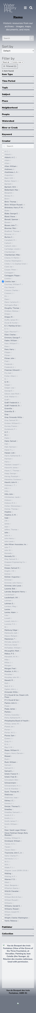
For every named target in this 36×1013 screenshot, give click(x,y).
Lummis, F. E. (10, 624)
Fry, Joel (8, 373)
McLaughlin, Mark (12, 651)
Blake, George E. (11, 213)
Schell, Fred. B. (11, 777)
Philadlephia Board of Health (16, 721)
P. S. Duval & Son (12, 700)
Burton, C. (9, 237)
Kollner (8, 574)
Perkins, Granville (12, 715)
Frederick (8, 364)
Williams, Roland (11, 909)
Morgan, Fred (10, 668)
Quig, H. (8, 741)
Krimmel (8, 580)
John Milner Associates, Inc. (15, 544)
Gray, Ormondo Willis (13, 417)
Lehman (8, 600)
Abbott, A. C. (10, 157)
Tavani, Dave (10, 850)
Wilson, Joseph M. (12, 912)
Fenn (7, 346)
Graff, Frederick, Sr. (12, 405)
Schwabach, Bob (11, 780)
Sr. (6, 827)
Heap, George (10, 473)
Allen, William (10, 166)
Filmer (7, 355)
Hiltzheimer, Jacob (12, 497)
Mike (6, 659)
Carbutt (8, 243)
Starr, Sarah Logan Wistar (15, 830)
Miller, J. (8, 662)
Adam (7, 160)
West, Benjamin (11, 885)
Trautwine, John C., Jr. (13, 853)
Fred (6, 361)
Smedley (8, 809)
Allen (7, 163)
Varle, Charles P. (11, 856)
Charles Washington (13, 261)
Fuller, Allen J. (10, 376)
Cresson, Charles (11, 290)
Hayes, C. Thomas (12, 470)
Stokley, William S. (12, 838)
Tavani (7, 847)
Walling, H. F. (10, 876)
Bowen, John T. (11, 225)
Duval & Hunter (11, 323)
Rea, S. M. (8, 747)
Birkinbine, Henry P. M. (14, 207)
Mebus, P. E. (9, 653)
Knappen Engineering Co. (15, 562)
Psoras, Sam (9, 735)
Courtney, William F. (13, 284)
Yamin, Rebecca (11, 921)
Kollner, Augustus (12, 577)
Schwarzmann (10, 783)
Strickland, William (12, 841)
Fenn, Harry (9, 349)
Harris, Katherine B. (12, 456)
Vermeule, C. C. (11, 858)
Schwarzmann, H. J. (12, 786)
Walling (8, 873)
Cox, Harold (9, 287)
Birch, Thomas (10, 202)
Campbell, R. (10, 240)
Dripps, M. (9, 317)
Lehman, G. (9, 603)
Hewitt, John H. (11, 482)
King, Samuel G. (11, 559)
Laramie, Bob (10, 589)
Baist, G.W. (9, 178)
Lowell (7, 618)
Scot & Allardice (11, 789)
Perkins (8, 712)
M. (5, 627)
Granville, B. (9, 411)
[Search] (31, 38)
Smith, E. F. (9, 815)
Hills (6, 491)
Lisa (6, 615)
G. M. (7, 382)
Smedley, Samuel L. (13, 812)
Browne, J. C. (10, 234)
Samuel (8, 765)
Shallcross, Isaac (11, 797)
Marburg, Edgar (11, 630)
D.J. (6, 296)
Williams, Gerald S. (12, 906)
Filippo (7, 352)
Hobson (8, 500)
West (7, 882)
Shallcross (9, 794)
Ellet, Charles (10, 334)
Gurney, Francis (11, 426)
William (8, 894)
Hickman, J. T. (10, 485)
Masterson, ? (10, 639)
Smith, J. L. (9, 818)
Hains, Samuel (10, 441)
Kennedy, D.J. (10, 556)
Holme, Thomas (11, 509)
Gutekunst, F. (10, 429)
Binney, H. (8, 196)
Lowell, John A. (11, 621)
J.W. (6, 521)
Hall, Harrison (10, 447)
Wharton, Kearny (11, 888)
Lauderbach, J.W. (11, 597)
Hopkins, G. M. (10, 515)
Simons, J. (8, 803)
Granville (8, 408)
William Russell (11, 900)
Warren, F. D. (10, 879)
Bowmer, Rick (10, 228)
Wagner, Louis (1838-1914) (16, 870)
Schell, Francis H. (11, 774)
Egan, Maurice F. (11, 331)
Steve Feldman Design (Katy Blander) (16, 834)
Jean (6, 527)
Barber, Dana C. (11, 181)
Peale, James (10, 709)
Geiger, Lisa (9, 388)
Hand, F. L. (9, 450)
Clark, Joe (8, 266)
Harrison (8, 459)
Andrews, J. (9, 169)
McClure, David (11, 645)
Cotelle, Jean (10, 281)
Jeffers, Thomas (11, 529)
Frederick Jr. (9, 367)
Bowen (7, 222)
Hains (7, 438)
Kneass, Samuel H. (12, 568)
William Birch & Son (13, 897)
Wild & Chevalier (12, 891)
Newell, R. (9, 680)
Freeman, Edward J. (12, 370)
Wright (7, 915)
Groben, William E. (12, 423)
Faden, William (11, 340)
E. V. (6, 329)
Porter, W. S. (10, 732)
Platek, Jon (9, 726)
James (7, 524)
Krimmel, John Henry (13, 583)
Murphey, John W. (12, 677)
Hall (6, 444)
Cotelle (8, 278)
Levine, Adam (10, 612)
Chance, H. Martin (12, 258)
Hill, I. (7, 488)
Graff (7, 399)
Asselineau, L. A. (11, 172)
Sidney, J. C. (9, 800)
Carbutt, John (10, 246)
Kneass (7, 565)
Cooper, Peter (10, 269)
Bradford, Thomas (12, 231)
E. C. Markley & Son (12, 326)
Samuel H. (9, 768)
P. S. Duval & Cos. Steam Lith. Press (17, 696)
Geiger (7, 385)
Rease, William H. (12, 750)
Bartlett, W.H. (10, 187)
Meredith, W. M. (11, 656)
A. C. (6, 151)
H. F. (6, 432)
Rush (7, 759)
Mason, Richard (11, 636)
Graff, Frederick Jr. (12, 402)
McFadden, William (12, 648)
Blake (7, 210)
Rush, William (10, 762)
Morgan (8, 665)
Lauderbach (9, 594)
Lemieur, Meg (10, 606)
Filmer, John (9, 358)
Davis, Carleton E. (12, 302)
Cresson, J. (9, 293)
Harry (7, 462)
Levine (7, 609)
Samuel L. (9, 771)
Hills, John (9, 494)
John (6, 532)
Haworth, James (11, 467)
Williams (8, 903)
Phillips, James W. (12, 724)
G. (5, 379)
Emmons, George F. (12, 337)
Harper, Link (9, 453)
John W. (8, 550)
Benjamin (8, 193)
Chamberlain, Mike (12, 255)
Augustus (9, 175)
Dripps (7, 314)
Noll (6, 683)
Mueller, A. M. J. (11, 671)
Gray (6, 414)
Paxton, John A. (11, 703)
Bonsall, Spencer (11, 219)
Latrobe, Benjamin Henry (15, 591)
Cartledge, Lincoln (12, 249)
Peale (7, 706)
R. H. (6, 744)
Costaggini (9, 272)
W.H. (6, 864)
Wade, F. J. (9, 867)
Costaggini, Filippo (12, 275)
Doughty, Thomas (12, 308)
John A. (7, 535)
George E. (9, 391)
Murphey (8, 674)
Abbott (8, 154)
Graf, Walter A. (11, 396)
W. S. (7, 861)
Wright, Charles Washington (16, 918)
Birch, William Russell (14, 204)
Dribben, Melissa (11, 311)
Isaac (6, 518)
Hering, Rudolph (11, 476)
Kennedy (8, 553)
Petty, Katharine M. (12, 718)
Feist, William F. (11, 343)
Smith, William (11, 824)
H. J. (6, 435)
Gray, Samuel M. (11, 420)
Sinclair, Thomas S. (12, 806)
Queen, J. (8, 738)
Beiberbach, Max (11, 190)
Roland (7, 756)
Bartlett (8, 184)
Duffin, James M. (11, 320)
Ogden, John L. (10, 689)
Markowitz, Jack (11, 633)
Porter (7, 729)
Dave (7, 299)
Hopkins (8, 512)
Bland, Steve (10, 216)
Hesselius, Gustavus (13, 479)
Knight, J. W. (9, 571)
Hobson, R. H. (10, 503)
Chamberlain (10, 252)
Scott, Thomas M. (12, 791)
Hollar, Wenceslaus (12, 506)
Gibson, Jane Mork (12, 394)
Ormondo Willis (11, 692)
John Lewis (9, 541)
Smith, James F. (11, 821)
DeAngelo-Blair (11, 305)
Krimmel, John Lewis (13, 586)
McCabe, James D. (12, 642)
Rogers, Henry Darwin (14, 753)
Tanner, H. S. (10, 844)
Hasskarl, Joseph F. (12, 464)
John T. (7, 547)
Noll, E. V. (8, 686)
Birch (7, 199)
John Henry (9, 538)
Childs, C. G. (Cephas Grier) (15, 264)
